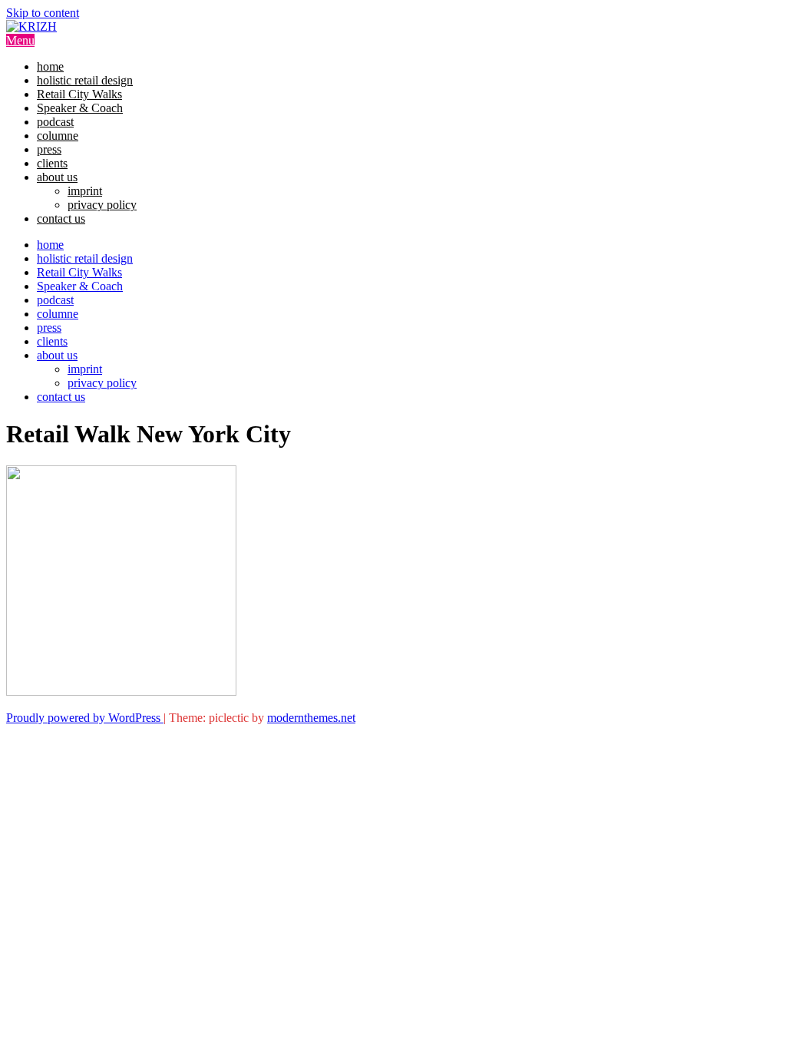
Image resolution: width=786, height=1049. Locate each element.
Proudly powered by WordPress (84, 717)
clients (52, 163)
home (50, 66)
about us (57, 177)
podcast (55, 121)
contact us (61, 218)
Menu (20, 40)
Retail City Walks (79, 94)
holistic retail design (85, 80)
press (49, 149)
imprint (85, 190)
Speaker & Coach (80, 107)
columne (57, 135)
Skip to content (42, 12)
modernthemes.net (311, 717)
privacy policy (102, 204)
